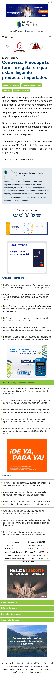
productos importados (32, 85)
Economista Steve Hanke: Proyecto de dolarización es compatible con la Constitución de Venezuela (27, 338)
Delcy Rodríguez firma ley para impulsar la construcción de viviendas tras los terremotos (24, 533)
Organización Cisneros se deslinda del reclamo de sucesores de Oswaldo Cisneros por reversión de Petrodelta (26, 391)
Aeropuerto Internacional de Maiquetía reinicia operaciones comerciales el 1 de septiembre (24, 420)
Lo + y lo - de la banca (11, 614)
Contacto (42, 31)
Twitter (16, 200)
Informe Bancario (9, 608)
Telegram (43, 197)
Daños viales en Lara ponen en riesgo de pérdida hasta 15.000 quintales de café (26, 319)
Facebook (25, 200)
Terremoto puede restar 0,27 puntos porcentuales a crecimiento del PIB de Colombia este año (26, 484)
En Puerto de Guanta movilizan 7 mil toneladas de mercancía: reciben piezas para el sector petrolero (26, 286)
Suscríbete (30, 31)
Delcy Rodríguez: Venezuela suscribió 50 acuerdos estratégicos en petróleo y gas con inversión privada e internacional (27, 308)
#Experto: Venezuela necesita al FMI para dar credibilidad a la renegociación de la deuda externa (27, 328)
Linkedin (20, 663)
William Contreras (21, 90)
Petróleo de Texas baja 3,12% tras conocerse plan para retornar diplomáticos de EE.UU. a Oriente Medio (26, 431)
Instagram (8, 200)
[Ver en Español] (52, 2)
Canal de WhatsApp (30, 197)
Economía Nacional (11, 85)
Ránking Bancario (9, 602)
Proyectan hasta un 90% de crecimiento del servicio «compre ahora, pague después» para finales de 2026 (27, 297)
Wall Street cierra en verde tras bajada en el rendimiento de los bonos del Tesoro (23, 512)
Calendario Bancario (10, 620)
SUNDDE (7, 90)
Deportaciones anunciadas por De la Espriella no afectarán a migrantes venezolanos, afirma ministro (26, 411)
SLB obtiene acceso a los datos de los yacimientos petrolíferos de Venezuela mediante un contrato (26, 401)
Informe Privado (15, 31)
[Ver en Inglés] (49, 2)
